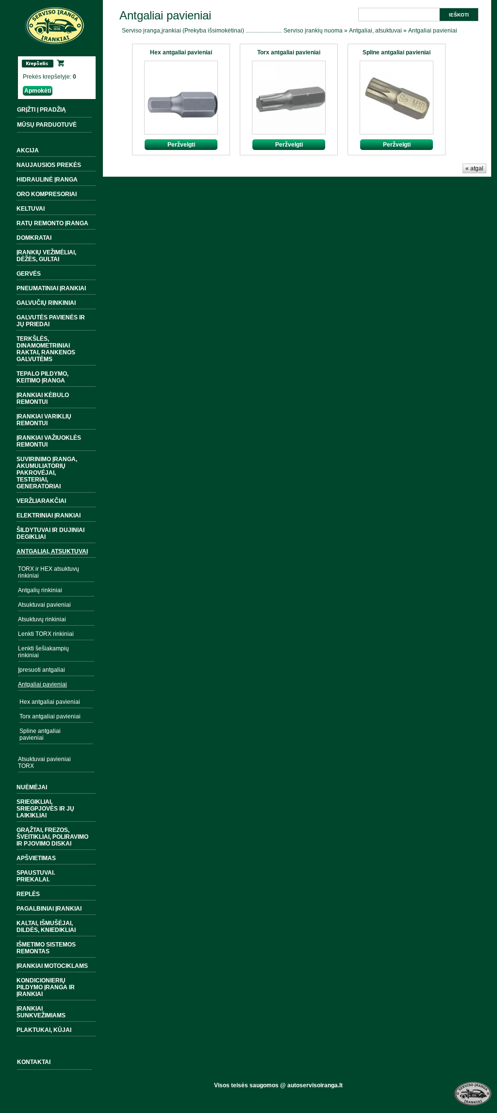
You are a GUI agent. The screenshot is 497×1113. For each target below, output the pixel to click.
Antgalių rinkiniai (40, 590)
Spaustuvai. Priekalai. (36, 876)
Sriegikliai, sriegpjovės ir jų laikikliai (45, 808)
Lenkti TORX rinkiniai (46, 634)
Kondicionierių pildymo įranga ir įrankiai (46, 987)
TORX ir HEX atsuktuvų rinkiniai (48, 572)
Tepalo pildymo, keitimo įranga (42, 377)
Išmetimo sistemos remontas (46, 948)
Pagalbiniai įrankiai (49, 908)
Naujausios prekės (49, 165)
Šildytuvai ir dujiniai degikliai (50, 533)
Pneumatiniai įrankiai (51, 288)
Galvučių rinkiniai (46, 302)
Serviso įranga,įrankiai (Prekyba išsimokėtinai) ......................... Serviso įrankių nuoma (232, 30)
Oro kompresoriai (47, 194)
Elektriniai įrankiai (49, 515)
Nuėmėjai (32, 787)
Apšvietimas (36, 858)
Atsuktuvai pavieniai (44, 604)
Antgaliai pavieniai (42, 684)
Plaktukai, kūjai (44, 1030)
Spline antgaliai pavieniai (40, 734)
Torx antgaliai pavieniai (50, 716)
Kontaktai (33, 1062)
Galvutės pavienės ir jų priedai (51, 321)
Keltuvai (31, 208)
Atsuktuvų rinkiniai (42, 619)
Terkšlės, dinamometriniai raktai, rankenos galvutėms (46, 349)
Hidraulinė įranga (47, 179)
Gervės (29, 273)
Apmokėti (37, 90)
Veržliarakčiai (41, 501)
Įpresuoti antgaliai (41, 669)
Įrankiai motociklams (52, 966)
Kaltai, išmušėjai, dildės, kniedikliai (46, 926)
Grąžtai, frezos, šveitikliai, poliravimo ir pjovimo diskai (52, 837)
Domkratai (34, 237)
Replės (28, 894)
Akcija (28, 150)
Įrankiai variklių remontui (44, 420)
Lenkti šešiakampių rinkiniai (43, 652)
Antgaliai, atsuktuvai (52, 551)
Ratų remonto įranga (52, 223)
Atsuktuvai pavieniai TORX (44, 762)
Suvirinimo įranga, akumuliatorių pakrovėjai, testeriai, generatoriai (47, 473)
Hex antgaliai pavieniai (49, 701)
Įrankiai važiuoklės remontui (49, 441)
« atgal (474, 168)
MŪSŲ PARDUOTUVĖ (47, 124)
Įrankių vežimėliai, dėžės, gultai (46, 256)
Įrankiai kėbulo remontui (43, 398)
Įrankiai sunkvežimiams (41, 1012)
